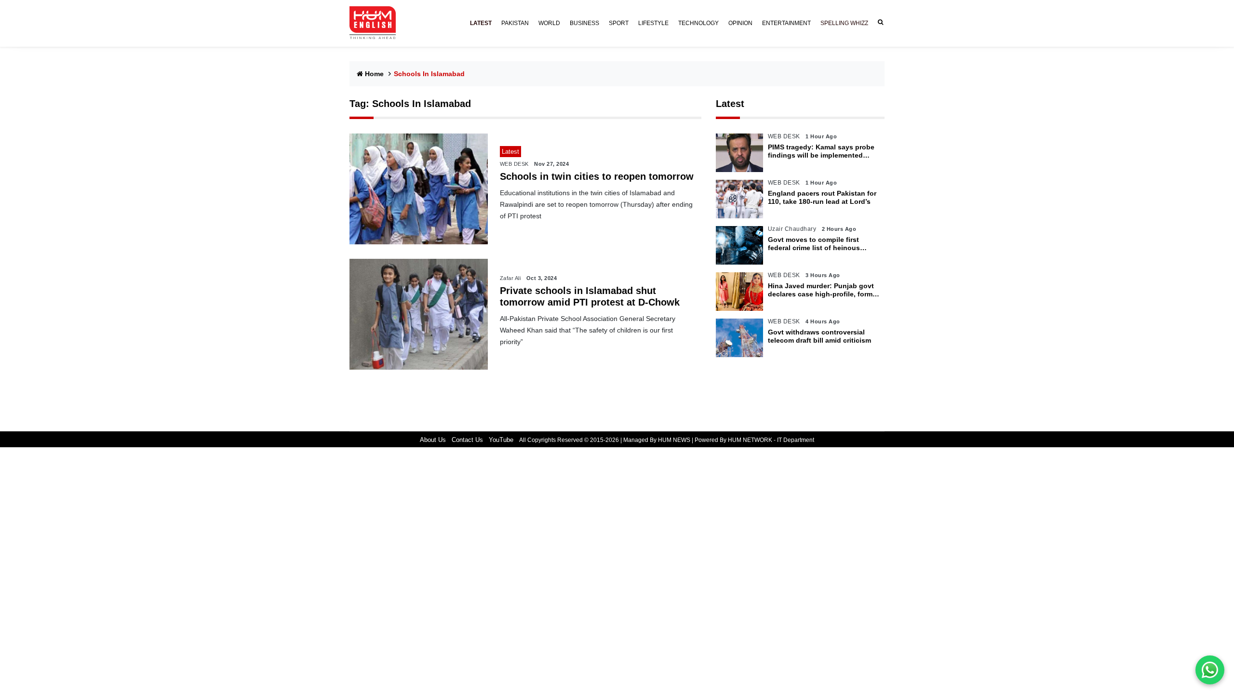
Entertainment (786, 23)
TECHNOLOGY (698, 23)
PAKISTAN (515, 23)
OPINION (740, 23)
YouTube (501, 439)
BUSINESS (584, 23)
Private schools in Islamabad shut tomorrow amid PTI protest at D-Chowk (590, 296)
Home (374, 74)
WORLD (549, 23)
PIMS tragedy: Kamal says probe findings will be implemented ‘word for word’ (821, 151)
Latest (730, 103)
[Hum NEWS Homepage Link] (376, 23)
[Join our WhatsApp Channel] (1209, 669)
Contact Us (467, 439)
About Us (433, 439)
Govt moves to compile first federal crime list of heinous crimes (814, 244)
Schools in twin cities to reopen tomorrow (597, 176)
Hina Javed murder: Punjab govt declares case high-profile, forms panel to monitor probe (822, 290)
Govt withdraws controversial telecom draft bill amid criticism (819, 336)
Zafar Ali (510, 278)
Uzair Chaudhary (792, 229)
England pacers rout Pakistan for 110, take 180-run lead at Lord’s (822, 197)
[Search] (879, 22)
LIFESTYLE (653, 23)
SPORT (619, 23)
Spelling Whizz (844, 23)
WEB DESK (514, 164)
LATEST (481, 23)
